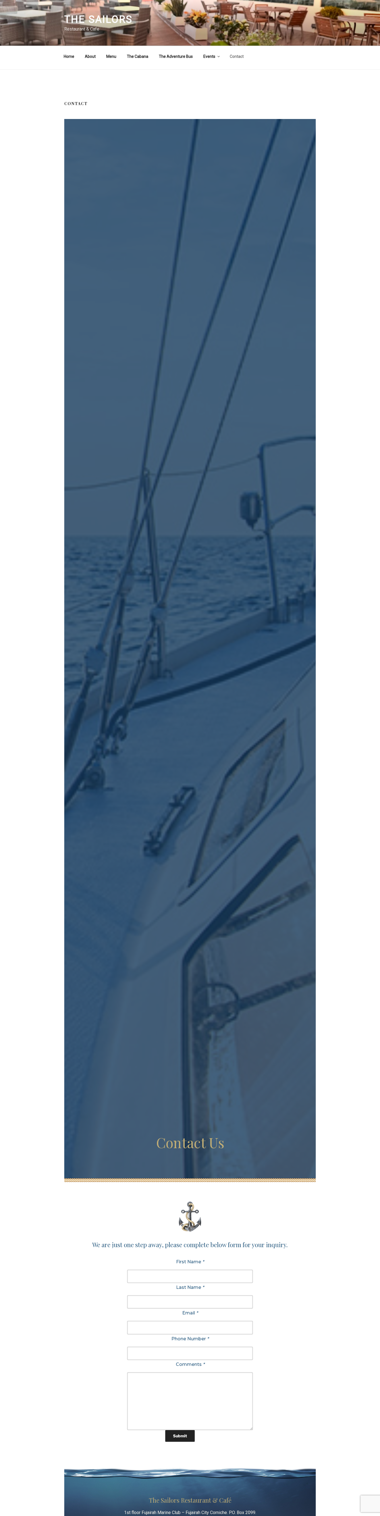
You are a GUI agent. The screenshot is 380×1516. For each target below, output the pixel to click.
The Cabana (137, 56)
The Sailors (98, 19)
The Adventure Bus (176, 56)
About (90, 56)
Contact (237, 56)
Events (209, 56)
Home (69, 56)
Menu (111, 56)
